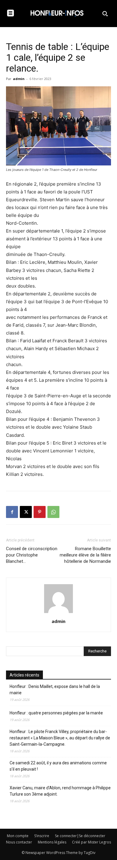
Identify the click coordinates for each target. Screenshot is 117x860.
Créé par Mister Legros (91, 842)
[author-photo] (58, 612)
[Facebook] (12, 512)
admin (19, 78)
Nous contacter (19, 842)
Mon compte (17, 835)
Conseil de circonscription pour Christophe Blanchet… (31, 555)
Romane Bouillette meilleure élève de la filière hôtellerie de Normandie (85, 555)
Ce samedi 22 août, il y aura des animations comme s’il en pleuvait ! (58, 766)
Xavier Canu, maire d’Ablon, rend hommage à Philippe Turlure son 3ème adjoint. (60, 791)
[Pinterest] (40, 512)
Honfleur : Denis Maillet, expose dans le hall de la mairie (55, 689)
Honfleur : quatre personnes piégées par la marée (56, 713)
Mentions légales (52, 842)
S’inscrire (41, 835)
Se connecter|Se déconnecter (80, 835)
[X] (26, 512)
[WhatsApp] (53, 512)
